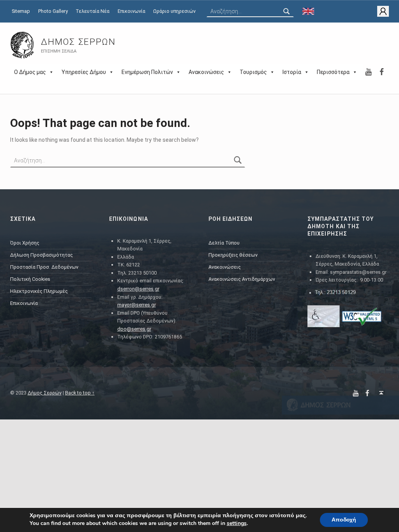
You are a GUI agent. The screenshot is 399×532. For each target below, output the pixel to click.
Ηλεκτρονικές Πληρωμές (39, 291)
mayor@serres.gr (136, 305)
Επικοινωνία (131, 11)
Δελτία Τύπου (224, 243)
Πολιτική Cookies (30, 279)
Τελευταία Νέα (92, 11)
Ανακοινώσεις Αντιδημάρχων (241, 279)
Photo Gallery (53, 11)
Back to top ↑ (80, 393)
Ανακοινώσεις (206, 72)
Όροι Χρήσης (24, 243)
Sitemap (21, 11)
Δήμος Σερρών (78, 42)
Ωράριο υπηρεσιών (174, 11)
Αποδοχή (344, 519)
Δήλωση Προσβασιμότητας (41, 255)
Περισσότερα (333, 72)
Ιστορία (291, 72)
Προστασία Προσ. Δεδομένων (44, 267)
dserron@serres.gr (138, 289)
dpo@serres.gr (134, 329)
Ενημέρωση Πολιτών (147, 72)
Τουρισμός (253, 72)
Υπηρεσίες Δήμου (84, 72)
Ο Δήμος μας (30, 72)
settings (237, 523)
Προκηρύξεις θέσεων (233, 255)
